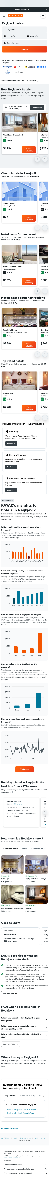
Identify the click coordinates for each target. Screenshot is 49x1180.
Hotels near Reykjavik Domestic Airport (21, 1113)
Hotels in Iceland (39, 1138)
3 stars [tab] (24, 849)
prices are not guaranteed (12, 1158)
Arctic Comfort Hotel (12, 266)
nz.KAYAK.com (5, 1138)
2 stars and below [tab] (38, 849)
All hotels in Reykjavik (9, 1128)
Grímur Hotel (9, 203)
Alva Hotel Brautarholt (13, 135)
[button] (46, 9)
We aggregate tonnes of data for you (19, 1169)
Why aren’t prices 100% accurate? (18, 1173)
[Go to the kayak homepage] (15, 15)
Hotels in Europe (25, 1138)
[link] (11, 443)
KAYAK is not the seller (13, 1164)
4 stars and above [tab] (10, 849)
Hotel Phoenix (9, 393)
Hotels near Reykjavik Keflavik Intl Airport (21, 1110)
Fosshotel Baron (10, 330)
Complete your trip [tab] (28, 1096)
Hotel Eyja (18, 804)
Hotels (15, 1138)
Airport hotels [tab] (10, 1096)
